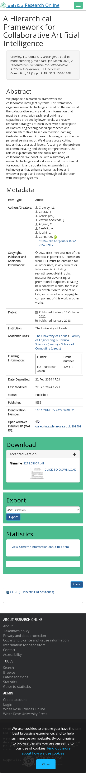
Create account (15, 699)
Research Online (33, 5)
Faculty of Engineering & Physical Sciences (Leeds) (57, 340)
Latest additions (15, 677)
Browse (9, 672)
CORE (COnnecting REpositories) (31, 592)
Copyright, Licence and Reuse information (36, 640)
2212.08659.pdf (33, 463)
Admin (77, 584)
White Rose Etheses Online (24, 709)
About (8, 626)
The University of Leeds (51, 336)
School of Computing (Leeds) (54, 346)
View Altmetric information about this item (40, 547)
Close (46, 764)
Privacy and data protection (24, 635)
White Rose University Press (25, 713)
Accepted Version (23, 454)
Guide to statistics (17, 686)
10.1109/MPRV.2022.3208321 (55, 410)
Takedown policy (16, 631)
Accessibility (12, 654)
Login (7, 704)
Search (8, 667)
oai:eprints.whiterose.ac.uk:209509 (58, 426)
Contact (9, 649)
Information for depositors (24, 645)
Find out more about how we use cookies (46, 751)
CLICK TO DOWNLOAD (60, 469)
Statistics (10, 681)
